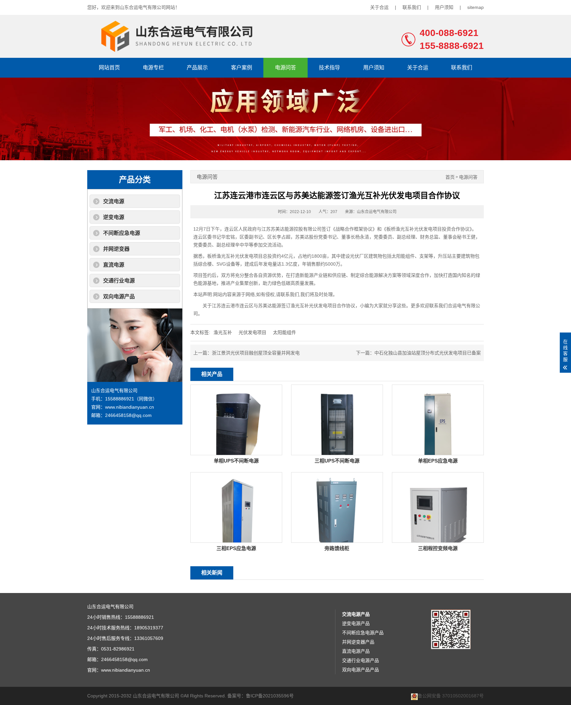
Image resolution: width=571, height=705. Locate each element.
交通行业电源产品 (360, 660)
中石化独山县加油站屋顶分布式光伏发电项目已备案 (427, 352)
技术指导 (329, 67)
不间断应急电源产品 (363, 632)
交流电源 (113, 201)
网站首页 (109, 67)
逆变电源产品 (356, 623)
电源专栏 (153, 67)
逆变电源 (113, 217)
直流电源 (113, 265)
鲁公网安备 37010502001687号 (451, 695)
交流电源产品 (356, 614)
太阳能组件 (284, 332)
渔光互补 (222, 332)
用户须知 (444, 7)
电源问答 (285, 67)
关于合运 (379, 7)
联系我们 (411, 7)
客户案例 (241, 67)
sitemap (475, 7)
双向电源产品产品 (360, 669)
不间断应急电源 (121, 233)
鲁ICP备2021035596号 (270, 695)
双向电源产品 (119, 296)
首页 (450, 177)
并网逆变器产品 (358, 642)
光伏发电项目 (252, 332)
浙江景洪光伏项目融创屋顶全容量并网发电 (256, 352)
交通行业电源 (119, 280)
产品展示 (197, 67)
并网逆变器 (116, 249)
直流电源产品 (356, 651)
